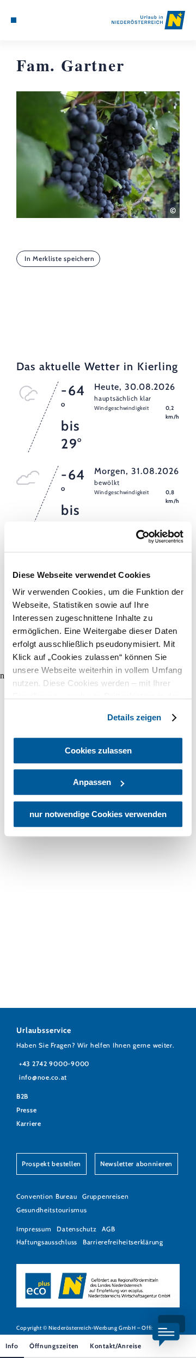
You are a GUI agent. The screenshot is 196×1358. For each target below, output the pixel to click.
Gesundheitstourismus (51, 1210)
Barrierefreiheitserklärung (123, 1242)
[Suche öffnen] (46, 20)
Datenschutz (76, 1229)
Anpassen (92, 782)
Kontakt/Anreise (116, 1346)
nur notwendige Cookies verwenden (98, 814)
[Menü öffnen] (13, 20)
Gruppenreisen (105, 1196)
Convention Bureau (46, 1196)
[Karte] (30, 20)
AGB (108, 1229)
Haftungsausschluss (46, 1242)
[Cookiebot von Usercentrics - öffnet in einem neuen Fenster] (138, 537)
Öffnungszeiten (54, 1346)
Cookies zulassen (98, 750)
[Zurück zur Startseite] (148, 20)
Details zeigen (134, 717)
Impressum (33, 1229)
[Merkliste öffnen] (38, 20)
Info (12, 1346)
